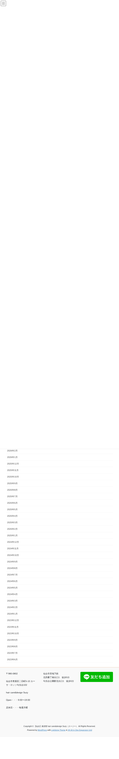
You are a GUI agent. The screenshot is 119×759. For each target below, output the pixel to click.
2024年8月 (12, 568)
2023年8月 (12, 646)
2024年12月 (13, 542)
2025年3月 (12, 522)
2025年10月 (13, 476)
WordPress (42, 730)
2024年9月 (12, 561)
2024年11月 (13, 548)
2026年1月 (12, 457)
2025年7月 (12, 496)
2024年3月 (12, 600)
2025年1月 (12, 535)
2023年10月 (13, 633)
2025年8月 (12, 490)
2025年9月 (12, 483)
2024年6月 (12, 581)
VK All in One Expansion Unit (80, 730)
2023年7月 (12, 653)
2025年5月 (12, 509)
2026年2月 (12, 450)
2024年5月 (12, 587)
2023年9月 (12, 640)
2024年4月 (12, 594)
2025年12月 (13, 463)
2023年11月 (13, 627)
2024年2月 (12, 607)
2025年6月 (12, 503)
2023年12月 (13, 620)
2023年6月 (12, 659)
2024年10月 (13, 555)
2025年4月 (12, 516)
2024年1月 (12, 614)
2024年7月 (12, 574)
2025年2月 (12, 529)
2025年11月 (13, 470)
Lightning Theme (58, 730)
